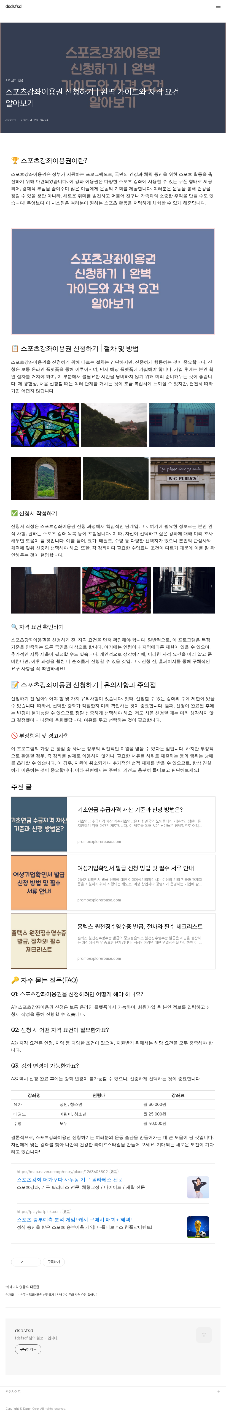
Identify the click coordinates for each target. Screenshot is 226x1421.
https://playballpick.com (39, 1211)
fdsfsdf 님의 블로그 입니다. (36, 1338)
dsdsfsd (13, 6)
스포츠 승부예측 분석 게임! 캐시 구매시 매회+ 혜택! (74, 1219)
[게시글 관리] (34, 1262)
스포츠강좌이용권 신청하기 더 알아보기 (113, 217)
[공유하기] (28, 1262)
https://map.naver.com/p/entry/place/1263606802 (62, 1171)
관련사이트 (13, 1392)
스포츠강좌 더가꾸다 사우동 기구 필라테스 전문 (70, 1179)
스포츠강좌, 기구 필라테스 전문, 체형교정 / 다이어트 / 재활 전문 (81, 1187)
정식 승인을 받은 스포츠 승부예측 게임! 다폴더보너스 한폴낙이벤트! (84, 1227)
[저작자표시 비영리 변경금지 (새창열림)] (72, 1262)
